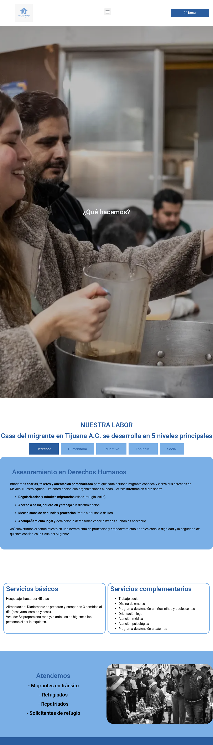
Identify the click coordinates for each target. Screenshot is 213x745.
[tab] (44, 449)
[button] (107, 11)
